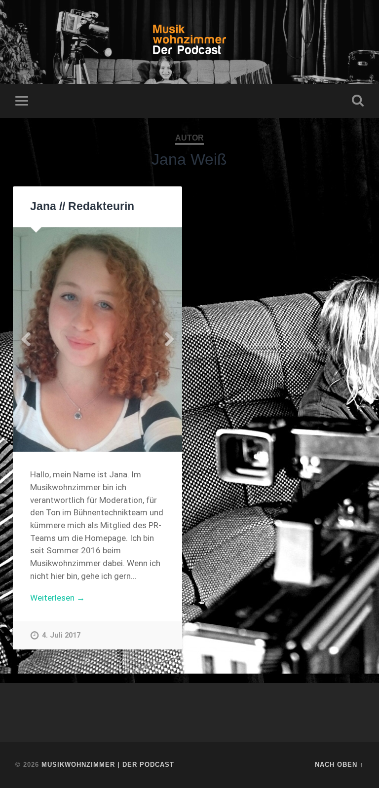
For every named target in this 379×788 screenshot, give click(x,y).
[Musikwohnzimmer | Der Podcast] (190, 42)
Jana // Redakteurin (82, 206)
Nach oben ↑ (339, 764)
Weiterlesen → (57, 598)
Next (169, 339)
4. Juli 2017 (61, 635)
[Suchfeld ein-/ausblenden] (358, 100)
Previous (26, 339)
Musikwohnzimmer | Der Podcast (107, 764)
